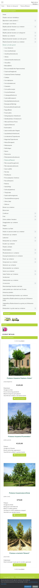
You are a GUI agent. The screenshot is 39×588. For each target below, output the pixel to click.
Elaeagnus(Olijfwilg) (10, 104)
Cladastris (7, 86)
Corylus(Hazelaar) (9, 92)
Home (4, 14)
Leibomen (5, 238)
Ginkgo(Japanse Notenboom (12, 116)
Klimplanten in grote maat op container (14, 308)
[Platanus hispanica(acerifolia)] (19, 474)
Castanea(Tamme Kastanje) (12, 74)
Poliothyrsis (7, 175)
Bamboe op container (9, 36)
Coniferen (5, 213)
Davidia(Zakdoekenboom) (11, 101)
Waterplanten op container (10, 280)
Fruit (4, 216)
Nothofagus (7, 148)
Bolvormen (6, 210)
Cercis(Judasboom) (9, 83)
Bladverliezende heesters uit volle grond (14, 39)
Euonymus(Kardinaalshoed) (12, 107)
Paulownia (7, 154)
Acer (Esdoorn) (8, 48)
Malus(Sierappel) (9, 142)
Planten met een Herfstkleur (11, 17)
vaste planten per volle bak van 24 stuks (14, 289)
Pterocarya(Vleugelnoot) (11, 163)
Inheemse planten (8, 292)
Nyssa (6, 151)
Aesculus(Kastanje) (10, 51)
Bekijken (35, 4)
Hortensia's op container (10, 235)
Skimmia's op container (9, 265)
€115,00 (19, 443)
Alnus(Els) (7, 63)
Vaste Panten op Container (10, 274)
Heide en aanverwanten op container (13, 231)
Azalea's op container (9, 30)
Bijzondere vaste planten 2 (10, 20)
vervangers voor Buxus (9, 23)
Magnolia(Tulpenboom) (11, 139)
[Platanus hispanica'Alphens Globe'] (19, 360)
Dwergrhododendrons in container (13, 256)
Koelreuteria (8, 127)
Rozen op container (8, 259)
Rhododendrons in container (11, 253)
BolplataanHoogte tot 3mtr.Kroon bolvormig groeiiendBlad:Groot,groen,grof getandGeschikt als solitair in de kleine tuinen (15, 391)
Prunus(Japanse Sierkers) (11, 178)
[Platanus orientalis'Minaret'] (19, 535)
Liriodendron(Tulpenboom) (12, 136)
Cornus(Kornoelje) (9, 89)
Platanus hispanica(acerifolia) (19, 493)
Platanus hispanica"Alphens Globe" (19, 378)
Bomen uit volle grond (9, 45)
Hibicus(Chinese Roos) (11, 122)
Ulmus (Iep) (7, 201)
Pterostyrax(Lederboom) (11, 166)
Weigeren (35, 586)
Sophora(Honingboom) (11, 195)
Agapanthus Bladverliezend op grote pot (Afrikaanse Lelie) (18, 304)
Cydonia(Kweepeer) (10, 98)
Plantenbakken (7, 250)
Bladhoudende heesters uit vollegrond (14, 33)
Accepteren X (28, 586)
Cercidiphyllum (8, 80)
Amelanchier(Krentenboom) (12, 60)
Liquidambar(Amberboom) (11, 133)
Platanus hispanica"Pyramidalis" (19, 437)
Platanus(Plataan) (9, 160)
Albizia (6, 57)
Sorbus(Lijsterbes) (9, 189)
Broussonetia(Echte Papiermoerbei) (14, 68)
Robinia (6, 184)
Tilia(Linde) (7, 192)
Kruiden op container (9, 244)
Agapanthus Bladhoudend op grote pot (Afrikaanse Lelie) (17, 299)
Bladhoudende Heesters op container (13, 27)
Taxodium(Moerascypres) (11, 198)
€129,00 (19, 385)
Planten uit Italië (7, 247)
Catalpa (6, 77)
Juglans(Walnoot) (9, 125)
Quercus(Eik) (8, 169)
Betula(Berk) (8, 66)
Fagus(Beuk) (8, 110)
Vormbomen (6, 277)
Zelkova (6, 204)
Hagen (5, 225)
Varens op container (8, 271)
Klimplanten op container (10, 241)
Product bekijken (20, 398)
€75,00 (19, 500)
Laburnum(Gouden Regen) (12, 130)
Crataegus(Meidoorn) (10, 95)
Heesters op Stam (8, 228)
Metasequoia (8, 145)
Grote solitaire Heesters (10, 219)
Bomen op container (8, 207)
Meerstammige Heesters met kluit (12, 286)
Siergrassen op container (10, 262)
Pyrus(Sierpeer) (8, 181)
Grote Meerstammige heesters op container (15, 295)
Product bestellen (20, 515)
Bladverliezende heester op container (14, 42)
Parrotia (6, 172)
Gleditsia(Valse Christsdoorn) (12, 119)
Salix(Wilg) (7, 187)
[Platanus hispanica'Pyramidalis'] (19, 418)
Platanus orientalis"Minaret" (19, 553)
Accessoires (6, 283)
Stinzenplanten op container (11, 268)
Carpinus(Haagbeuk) (10, 71)
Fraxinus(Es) (7, 113)
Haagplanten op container (10, 222)
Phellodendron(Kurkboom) (12, 157)
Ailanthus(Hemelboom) (11, 54)
